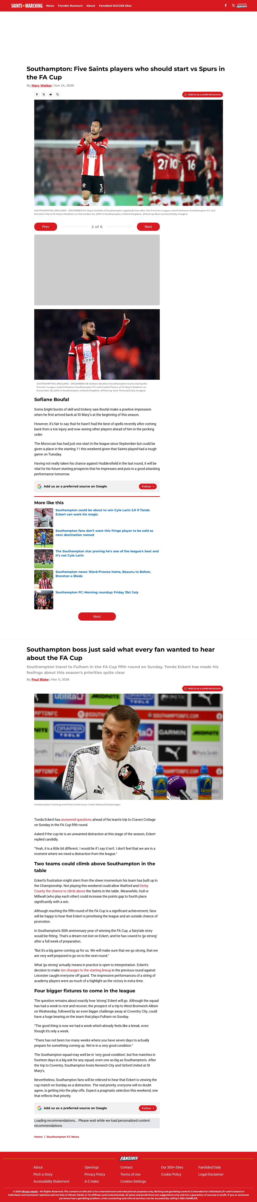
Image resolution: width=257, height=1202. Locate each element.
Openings (91, 1167)
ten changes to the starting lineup (86, 970)
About (90, 5)
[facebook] (226, 5)
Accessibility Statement (51, 1181)
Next (148, 227)
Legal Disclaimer (211, 1174)
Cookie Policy (171, 1174)
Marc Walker (42, 85)
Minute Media (29, 1191)
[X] (233, 5)
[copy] (57, 94)
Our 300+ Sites (172, 1167)
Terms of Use (130, 1174)
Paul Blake (40, 679)
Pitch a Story (43, 1174)
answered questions (76, 819)
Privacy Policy (94, 1174)
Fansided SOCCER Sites (115, 5)
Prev (45, 227)
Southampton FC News (63, 1136)
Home (38, 1136)
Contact (126, 1167)
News (50, 5)
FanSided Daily (209, 1167)
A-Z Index (91, 1181)
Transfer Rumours (70, 5)
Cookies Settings (133, 1181)
